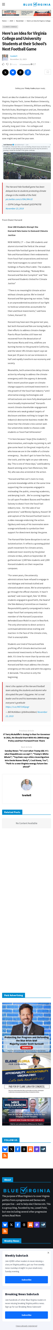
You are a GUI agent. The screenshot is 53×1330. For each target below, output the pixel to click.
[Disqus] (26, 873)
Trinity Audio (30, 88)
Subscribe (26, 1279)
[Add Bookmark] (48, 72)
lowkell (13, 56)
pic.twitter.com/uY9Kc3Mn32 (19, 199)
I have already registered (26, 1326)
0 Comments (25, 64)
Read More (15, 1215)
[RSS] (5, 1155)
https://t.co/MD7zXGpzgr (17, 706)
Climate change (10, 27)
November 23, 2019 (18, 59)
